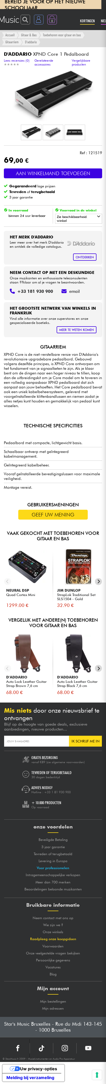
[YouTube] (88, 1048)
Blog (53, 974)
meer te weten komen (76, 330)
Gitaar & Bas (29, 35)
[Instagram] (64, 1048)
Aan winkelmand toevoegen (53, 173)
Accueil (10, 35)
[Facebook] (18, 1048)
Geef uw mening (53, 515)
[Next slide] (98, 581)
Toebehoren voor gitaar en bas (62, 35)
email (74, 291)
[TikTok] (41, 1048)
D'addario (31, 42)
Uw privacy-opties (38, 1068)
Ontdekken (85, 257)
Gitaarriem (12, 42)
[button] (31, 132)
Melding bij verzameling (30, 1077)
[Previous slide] (7, 581)
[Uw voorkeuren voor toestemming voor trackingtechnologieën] (97, 1075)
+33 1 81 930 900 (57, 792)
